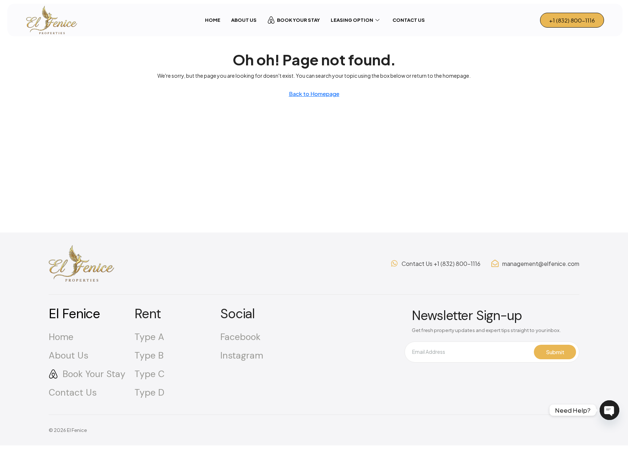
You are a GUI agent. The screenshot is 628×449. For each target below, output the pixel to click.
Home (212, 20)
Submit (555, 351)
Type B (149, 355)
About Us (68, 355)
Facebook (240, 337)
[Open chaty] (609, 410)
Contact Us (408, 20)
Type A (149, 337)
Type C (149, 374)
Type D (149, 393)
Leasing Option (352, 20)
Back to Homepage (314, 93)
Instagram (241, 355)
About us (244, 20)
